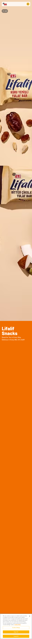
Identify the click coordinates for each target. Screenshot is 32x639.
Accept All (16, 636)
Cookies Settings (16, 627)
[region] (16, 626)
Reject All (16, 632)
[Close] (29, 616)
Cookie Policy (18, 624)
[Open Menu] (27, 4)
